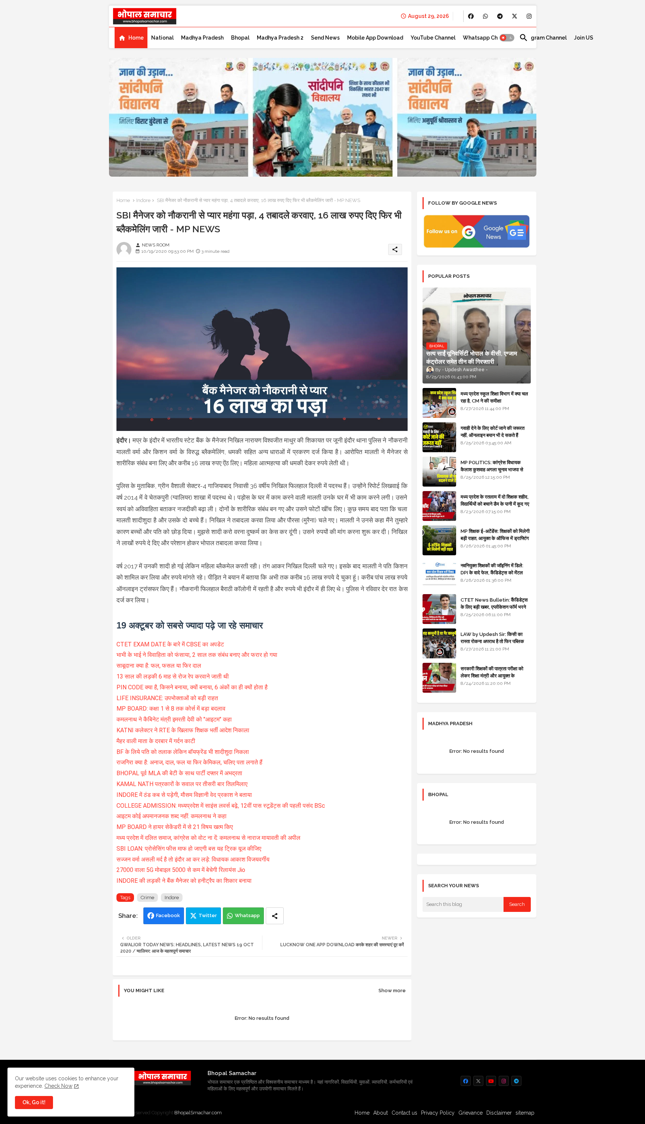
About (380, 1113)
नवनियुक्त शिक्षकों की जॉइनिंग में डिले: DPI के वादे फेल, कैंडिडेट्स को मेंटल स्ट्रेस (492, 572)
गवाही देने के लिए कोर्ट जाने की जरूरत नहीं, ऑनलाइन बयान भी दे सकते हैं (492, 431)
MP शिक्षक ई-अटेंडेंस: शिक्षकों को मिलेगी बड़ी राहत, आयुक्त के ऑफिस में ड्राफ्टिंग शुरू (495, 537)
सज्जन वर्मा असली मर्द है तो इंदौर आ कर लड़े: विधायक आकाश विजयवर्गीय (193, 859)
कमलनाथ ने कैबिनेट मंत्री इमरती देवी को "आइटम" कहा (174, 719)
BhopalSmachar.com (198, 1112)
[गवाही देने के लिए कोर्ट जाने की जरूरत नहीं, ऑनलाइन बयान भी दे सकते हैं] (439, 437)
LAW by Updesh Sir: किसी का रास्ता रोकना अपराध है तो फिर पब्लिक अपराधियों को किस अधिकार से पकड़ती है (495, 641)
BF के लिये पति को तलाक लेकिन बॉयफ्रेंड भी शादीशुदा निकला (182, 751)
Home (136, 38)
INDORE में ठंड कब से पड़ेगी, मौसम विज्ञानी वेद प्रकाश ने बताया (184, 794)
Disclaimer (499, 1113)
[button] (506, 37)
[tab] (131, 37)
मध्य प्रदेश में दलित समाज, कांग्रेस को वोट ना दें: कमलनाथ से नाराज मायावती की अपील (208, 837)
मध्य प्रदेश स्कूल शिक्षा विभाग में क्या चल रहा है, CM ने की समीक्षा (494, 397)
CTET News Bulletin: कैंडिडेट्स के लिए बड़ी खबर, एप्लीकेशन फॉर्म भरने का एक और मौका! (494, 606)
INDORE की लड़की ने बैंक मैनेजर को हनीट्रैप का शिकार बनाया (184, 880)
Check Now (58, 1086)
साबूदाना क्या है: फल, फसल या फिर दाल (158, 665)
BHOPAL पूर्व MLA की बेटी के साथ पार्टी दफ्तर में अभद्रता (179, 773)
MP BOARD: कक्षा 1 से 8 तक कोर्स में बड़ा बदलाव (170, 708)
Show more (392, 990)
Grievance (470, 1113)
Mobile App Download (375, 38)
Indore (143, 200)
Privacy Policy (438, 1113)
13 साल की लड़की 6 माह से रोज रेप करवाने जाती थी (172, 676)
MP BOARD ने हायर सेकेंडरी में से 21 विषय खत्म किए (174, 826)
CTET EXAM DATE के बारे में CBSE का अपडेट (170, 644)
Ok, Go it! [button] (34, 1102)
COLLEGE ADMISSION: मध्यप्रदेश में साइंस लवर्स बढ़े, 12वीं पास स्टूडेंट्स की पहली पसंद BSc (220, 805)
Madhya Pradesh (202, 38)
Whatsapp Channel (487, 38)
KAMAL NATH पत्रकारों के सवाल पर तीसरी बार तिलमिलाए (181, 784)
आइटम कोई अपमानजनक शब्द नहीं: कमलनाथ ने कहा (171, 816)
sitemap (525, 1113)
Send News (325, 38)
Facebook (168, 915)
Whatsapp (247, 915)
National (162, 38)
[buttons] (471, 16)
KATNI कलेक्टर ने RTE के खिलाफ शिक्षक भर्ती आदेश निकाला (182, 730)
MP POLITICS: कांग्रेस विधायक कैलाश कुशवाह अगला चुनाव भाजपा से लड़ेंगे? (492, 469)
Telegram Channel (543, 38)
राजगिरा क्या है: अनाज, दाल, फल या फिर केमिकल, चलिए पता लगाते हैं (189, 762)
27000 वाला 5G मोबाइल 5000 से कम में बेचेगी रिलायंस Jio (180, 869)
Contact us (404, 1113)
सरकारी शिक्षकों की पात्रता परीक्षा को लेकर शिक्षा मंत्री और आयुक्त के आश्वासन (492, 675)
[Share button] (275, 915)
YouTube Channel (433, 38)
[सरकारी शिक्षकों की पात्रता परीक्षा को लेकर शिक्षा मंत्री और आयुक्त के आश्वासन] (439, 678)
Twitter (208, 915)
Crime (147, 897)
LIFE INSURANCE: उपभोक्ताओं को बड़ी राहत (167, 698)
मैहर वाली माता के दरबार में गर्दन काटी (155, 741)
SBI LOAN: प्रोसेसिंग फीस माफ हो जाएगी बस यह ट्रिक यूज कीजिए (188, 848)
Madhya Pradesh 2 (280, 38)
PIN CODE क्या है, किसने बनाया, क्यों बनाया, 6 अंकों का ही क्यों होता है (192, 687)
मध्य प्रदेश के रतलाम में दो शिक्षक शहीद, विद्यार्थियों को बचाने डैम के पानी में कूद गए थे (495, 503)
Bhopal (240, 38)
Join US (583, 38)
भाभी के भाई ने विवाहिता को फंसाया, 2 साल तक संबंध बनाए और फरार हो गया (196, 654)
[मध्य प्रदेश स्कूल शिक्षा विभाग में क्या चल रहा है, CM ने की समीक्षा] (439, 403)
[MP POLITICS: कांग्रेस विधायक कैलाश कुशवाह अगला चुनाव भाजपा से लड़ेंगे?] (439, 472)
